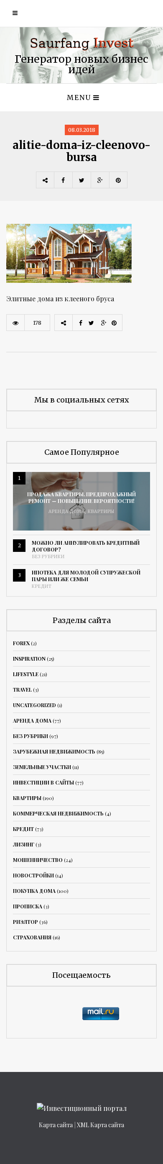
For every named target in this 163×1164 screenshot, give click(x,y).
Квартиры (101, 511)
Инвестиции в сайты (43, 782)
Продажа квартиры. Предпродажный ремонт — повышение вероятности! (81, 497)
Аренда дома (66, 511)
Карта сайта (56, 1125)
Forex (21, 643)
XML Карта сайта (100, 1125)
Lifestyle (25, 674)
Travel (22, 689)
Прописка (27, 906)
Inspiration (29, 658)
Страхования (32, 937)
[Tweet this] (81, 180)
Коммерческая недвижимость (58, 813)
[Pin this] (118, 180)
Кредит (42, 586)
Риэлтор (25, 921)
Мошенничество (38, 859)
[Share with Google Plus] (100, 180)
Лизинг (23, 844)
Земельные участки (42, 767)
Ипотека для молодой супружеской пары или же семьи (86, 575)
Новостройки (33, 875)
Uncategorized (34, 705)
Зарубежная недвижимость (54, 751)
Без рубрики (48, 556)
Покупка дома (34, 890)
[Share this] (63, 180)
